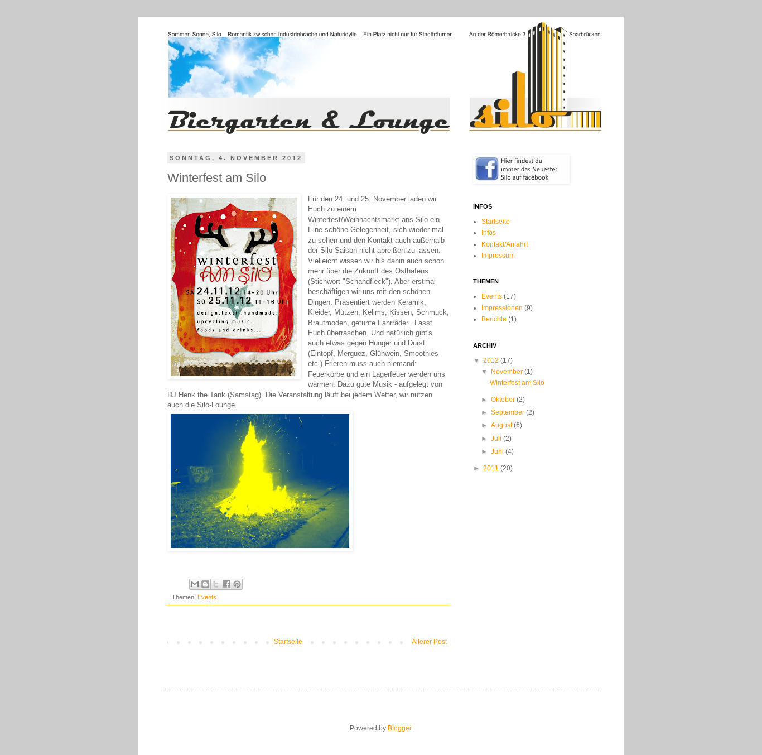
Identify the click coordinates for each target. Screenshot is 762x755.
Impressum (498, 255)
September (508, 412)
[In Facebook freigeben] (226, 584)
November (507, 372)
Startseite (288, 642)
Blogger (399, 728)
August (502, 425)
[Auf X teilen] (215, 584)
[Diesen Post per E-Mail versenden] (194, 584)
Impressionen (502, 308)
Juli (497, 439)
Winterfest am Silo (517, 383)
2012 (491, 360)
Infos (488, 233)
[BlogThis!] (205, 584)
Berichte (494, 319)
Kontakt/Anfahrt (504, 244)
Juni (498, 451)
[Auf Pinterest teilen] (237, 584)
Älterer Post (429, 642)
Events (206, 597)
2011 (491, 468)
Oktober (504, 399)
